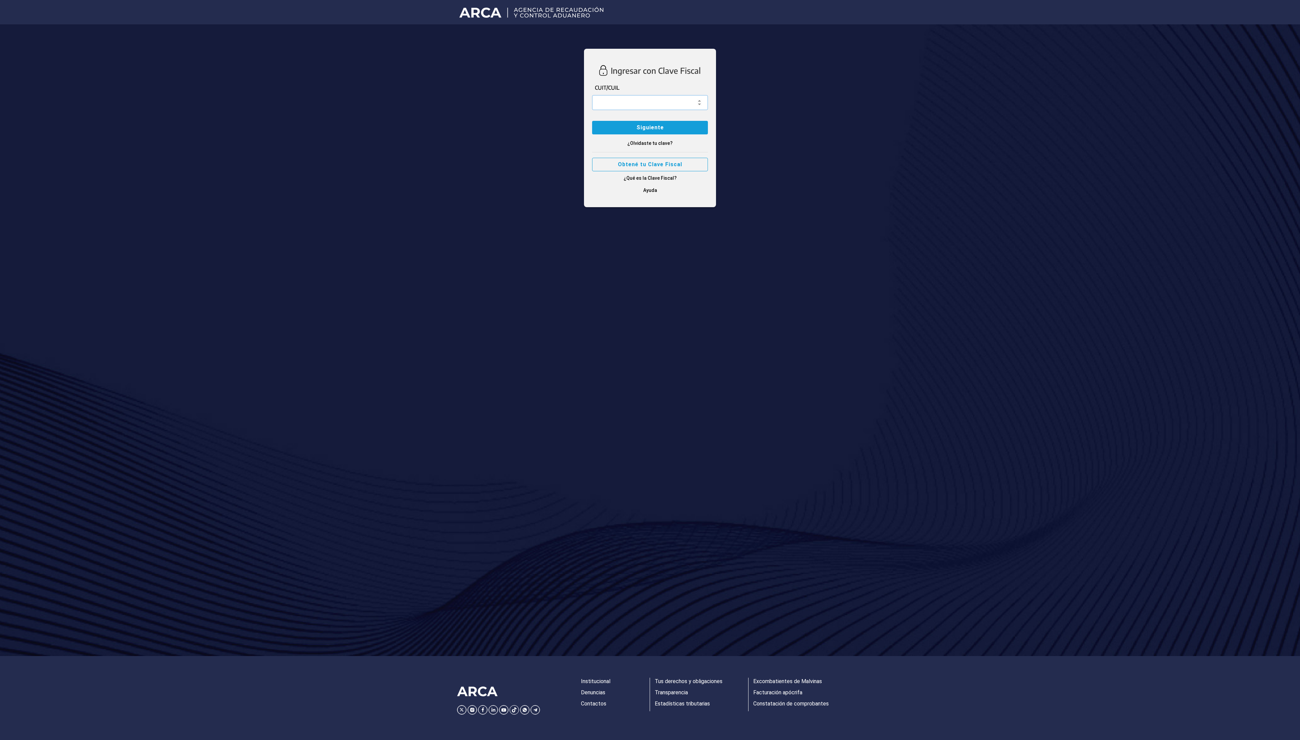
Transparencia (671, 692)
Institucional (595, 681)
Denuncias (593, 692)
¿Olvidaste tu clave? (650, 143)
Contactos (593, 703)
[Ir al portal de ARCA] (533, 12)
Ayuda (650, 190)
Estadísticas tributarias (682, 703)
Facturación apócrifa (777, 692)
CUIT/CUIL (607, 87)
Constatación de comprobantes (791, 703)
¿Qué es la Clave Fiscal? (650, 178)
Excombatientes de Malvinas (787, 681)
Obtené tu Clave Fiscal (650, 164)
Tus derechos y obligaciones (688, 681)
